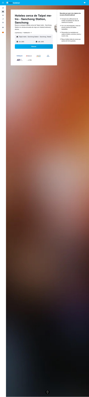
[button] (3, 3)
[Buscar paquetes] (3, 19)
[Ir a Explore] (3, 22)
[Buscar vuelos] (3, 8)
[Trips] (3, 27)
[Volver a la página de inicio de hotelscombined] (13, 2)
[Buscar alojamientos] (3, 11)
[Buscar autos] (3, 15)
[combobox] (23, 32)
